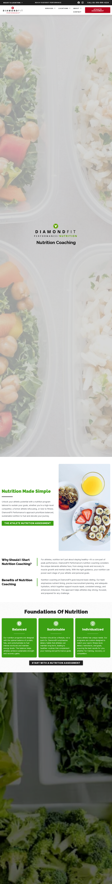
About (76, 8)
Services (49, 8)
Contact (77, 12)
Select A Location (11, 3)
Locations (63, 8)
